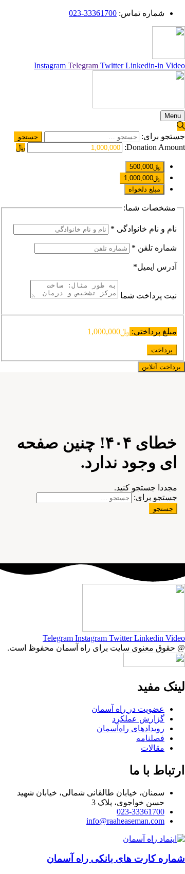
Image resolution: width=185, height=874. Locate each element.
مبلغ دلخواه (144, 189)
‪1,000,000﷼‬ (142, 178)
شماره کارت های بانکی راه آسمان (116, 858)
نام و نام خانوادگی (143, 228)
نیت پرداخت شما (147, 295)
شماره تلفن (154, 247)
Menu (172, 116)
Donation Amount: (154, 147)
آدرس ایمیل (155, 266)
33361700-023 (93, 13)
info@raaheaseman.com (125, 820)
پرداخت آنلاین (161, 367)
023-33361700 (140, 811)
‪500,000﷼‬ (145, 166)
